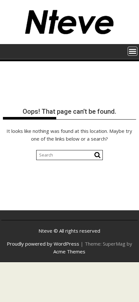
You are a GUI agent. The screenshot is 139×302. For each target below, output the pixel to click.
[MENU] (132, 51)
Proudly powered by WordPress (43, 243)
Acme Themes (69, 251)
